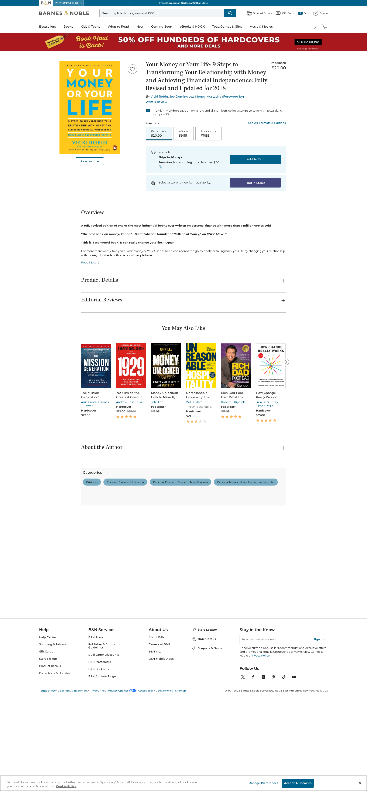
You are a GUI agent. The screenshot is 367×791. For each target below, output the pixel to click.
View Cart (354, 765)
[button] (183, 395)
